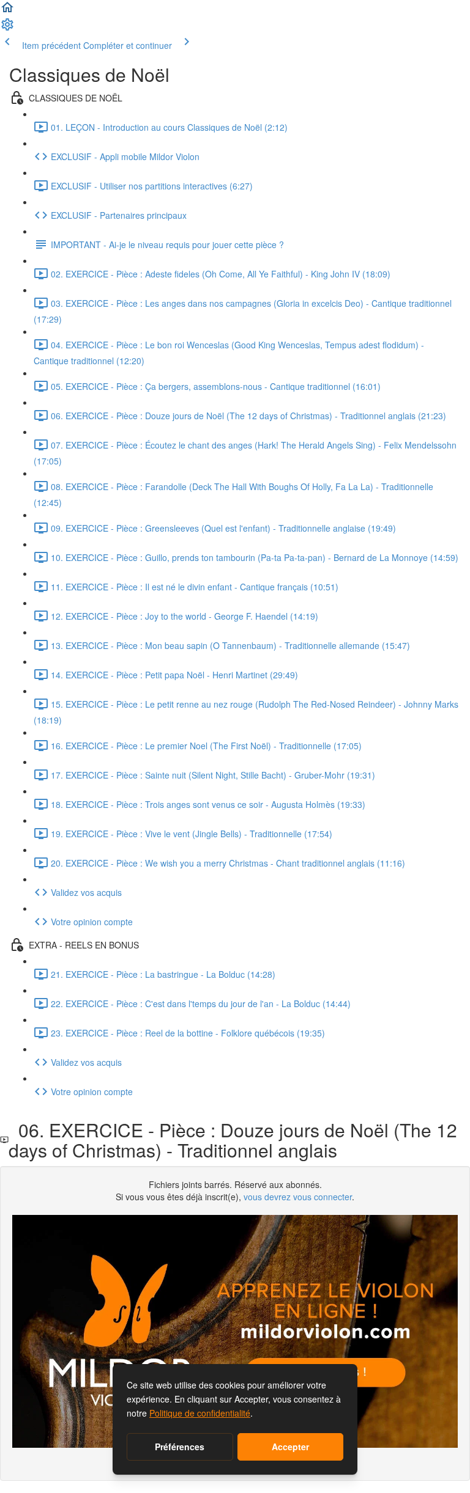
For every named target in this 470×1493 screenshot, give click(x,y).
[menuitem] (7, 28)
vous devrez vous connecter (298, 1196)
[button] (7, 11)
